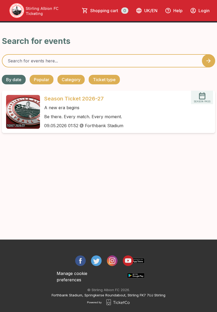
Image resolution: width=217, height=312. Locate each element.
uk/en (150, 10)
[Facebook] (80, 260)
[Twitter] (96, 260)
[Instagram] (112, 260)
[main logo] (43, 10)
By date (13, 79)
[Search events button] (208, 60)
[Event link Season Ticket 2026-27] (21, 112)
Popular (41, 79)
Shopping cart (108, 10)
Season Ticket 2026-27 (74, 98)
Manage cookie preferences (72, 276)
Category (71, 79)
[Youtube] (128, 260)
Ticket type (104, 79)
